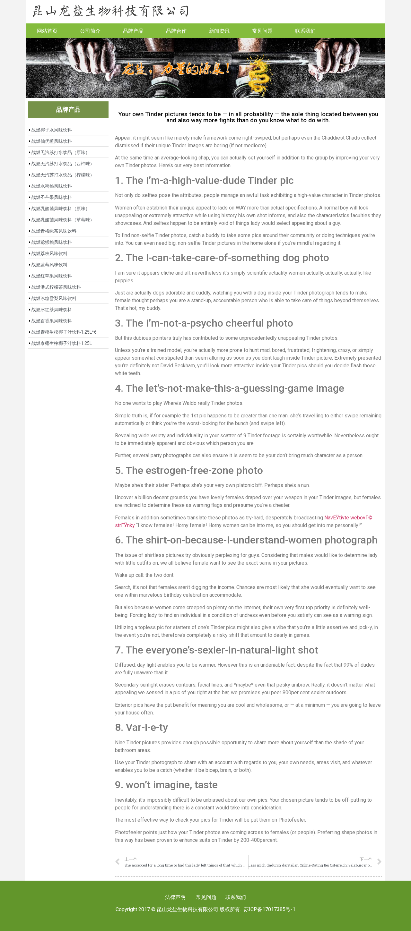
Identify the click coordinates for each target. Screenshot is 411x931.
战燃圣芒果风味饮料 (51, 197)
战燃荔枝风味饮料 (49, 253)
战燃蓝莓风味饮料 (49, 264)
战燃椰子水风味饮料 (51, 129)
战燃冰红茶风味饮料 (51, 309)
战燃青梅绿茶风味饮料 (53, 231)
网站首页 (47, 30)
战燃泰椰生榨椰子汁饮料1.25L (61, 343)
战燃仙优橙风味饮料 (51, 141)
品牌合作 (176, 30)
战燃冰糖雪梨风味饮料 (53, 298)
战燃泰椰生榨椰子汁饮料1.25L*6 (64, 332)
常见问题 (262, 30)
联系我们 (305, 30)
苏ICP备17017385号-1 (269, 909)
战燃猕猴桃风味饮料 (51, 242)
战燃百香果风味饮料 (51, 320)
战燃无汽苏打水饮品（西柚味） (62, 163)
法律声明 (175, 897)
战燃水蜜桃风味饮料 (51, 186)
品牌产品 (133, 30)
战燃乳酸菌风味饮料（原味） (60, 208)
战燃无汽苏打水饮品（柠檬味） (62, 174)
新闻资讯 (219, 30)
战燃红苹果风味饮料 (51, 275)
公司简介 (90, 30)
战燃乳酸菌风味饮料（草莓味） (62, 219)
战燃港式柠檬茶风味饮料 (56, 287)
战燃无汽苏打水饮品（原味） (60, 152)
